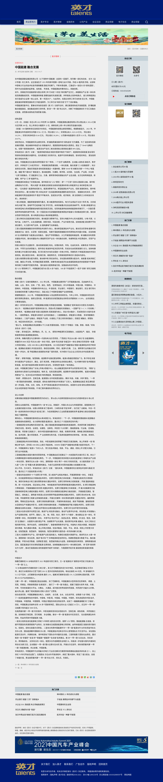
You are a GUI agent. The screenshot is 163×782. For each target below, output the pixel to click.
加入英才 (57, 764)
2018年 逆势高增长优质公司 (123, 192)
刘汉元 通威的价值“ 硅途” (25, 710)
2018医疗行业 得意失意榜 (122, 202)
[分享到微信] (85, 677)
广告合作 (80, 764)
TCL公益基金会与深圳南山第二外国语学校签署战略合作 (128, 322)
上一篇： (27, 664)
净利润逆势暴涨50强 (120, 208)
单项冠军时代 (117, 182)
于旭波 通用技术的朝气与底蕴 (68, 699)
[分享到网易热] (76, 677)
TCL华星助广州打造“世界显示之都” (125, 313)
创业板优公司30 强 (119, 167)
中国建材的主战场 (64, 704)
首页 (19, 22)
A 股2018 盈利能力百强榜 (122, 172)
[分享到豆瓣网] (79, 677)
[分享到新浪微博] (88, 677)
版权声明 (91, 764)
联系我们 (68, 764)
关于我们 (45, 764)
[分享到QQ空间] (91, 677)
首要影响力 (144, 49)
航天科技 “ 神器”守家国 (66, 715)
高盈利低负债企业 (119, 187)
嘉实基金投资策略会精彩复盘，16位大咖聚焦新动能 (128, 295)
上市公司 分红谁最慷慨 (121, 213)
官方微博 (128, 104)
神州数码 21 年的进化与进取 (68, 694)
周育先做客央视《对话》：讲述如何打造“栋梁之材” (128, 286)
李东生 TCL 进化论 (64, 710)
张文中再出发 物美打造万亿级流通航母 (30, 715)
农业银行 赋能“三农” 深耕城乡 (27, 699)
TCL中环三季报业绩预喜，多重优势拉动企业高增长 (128, 304)
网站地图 (127, 775)
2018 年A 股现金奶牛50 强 (122, 177)
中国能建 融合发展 (22, 694)
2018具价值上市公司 (120, 197)
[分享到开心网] (82, 677)
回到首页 (103, 764)
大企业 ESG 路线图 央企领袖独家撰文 (30, 704)
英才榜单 (135, 49)
